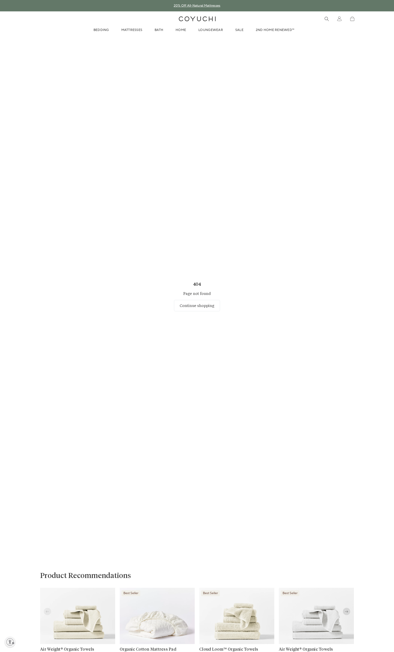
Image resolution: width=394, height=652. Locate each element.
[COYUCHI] (197, 19)
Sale (239, 30)
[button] (352, 19)
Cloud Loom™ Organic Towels (228, 649)
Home (181, 30)
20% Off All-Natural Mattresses (197, 6)
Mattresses (132, 30)
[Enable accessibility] (10, 642)
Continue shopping (197, 305)
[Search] (326, 19)
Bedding (101, 30)
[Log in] (339, 19)
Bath (159, 30)
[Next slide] (346, 611)
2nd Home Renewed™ (275, 30)
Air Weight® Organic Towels (67, 649)
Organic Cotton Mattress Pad (148, 649)
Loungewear (210, 30)
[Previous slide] (47, 611)
